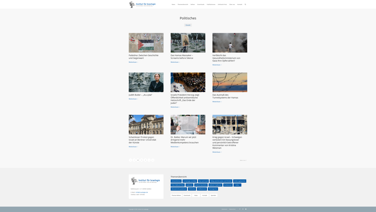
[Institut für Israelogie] (142, 4)
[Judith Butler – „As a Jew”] (146, 82)
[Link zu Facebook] (239, 209)
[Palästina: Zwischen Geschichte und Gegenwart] (146, 43)
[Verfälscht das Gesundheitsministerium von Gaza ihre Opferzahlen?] (229, 43)
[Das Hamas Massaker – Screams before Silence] (188, 43)
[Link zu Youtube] (245, 209)
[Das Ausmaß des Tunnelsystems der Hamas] (229, 82)
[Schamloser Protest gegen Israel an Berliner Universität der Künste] (146, 124)
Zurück (188, 25)
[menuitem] (173, 4)
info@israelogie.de (142, 192)
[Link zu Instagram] (242, 209)
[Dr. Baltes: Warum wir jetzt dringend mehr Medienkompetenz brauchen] (188, 124)
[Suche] (245, 4)
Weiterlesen (133, 62)
